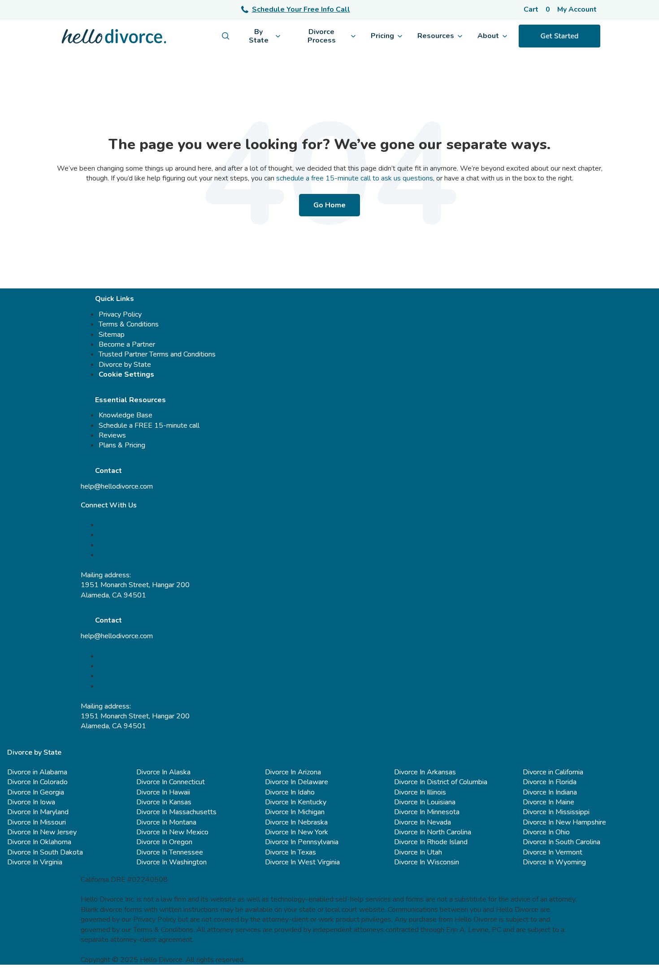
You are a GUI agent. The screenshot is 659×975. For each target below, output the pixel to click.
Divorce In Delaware (296, 782)
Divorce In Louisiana (424, 802)
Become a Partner (127, 344)
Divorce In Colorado (37, 782)
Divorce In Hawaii (163, 792)
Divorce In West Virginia (302, 862)
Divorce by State (125, 364)
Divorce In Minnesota (427, 812)
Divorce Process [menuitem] (322, 36)
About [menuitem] (488, 36)
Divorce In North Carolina (432, 832)
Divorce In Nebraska (296, 822)
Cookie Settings (126, 374)
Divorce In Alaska (163, 772)
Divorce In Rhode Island (431, 842)
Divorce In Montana (166, 822)
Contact (108, 471)
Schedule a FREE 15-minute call (149, 425)
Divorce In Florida (550, 782)
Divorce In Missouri (36, 822)
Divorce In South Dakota (45, 852)
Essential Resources (130, 400)
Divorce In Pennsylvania (301, 842)
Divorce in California (553, 772)
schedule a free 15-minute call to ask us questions (354, 178)
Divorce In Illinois (420, 792)
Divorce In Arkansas (425, 772)
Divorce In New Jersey (42, 832)
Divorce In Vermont (552, 852)
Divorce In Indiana (550, 792)
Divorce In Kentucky (295, 802)
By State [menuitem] (259, 36)
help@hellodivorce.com (117, 486)
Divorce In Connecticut (170, 782)
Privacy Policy (120, 314)
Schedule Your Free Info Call (301, 9)
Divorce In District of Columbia (440, 782)
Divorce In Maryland (38, 812)
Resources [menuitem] (435, 36)
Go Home (329, 205)
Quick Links (114, 299)
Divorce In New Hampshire (564, 822)
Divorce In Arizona (293, 772)
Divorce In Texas (290, 852)
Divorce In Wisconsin (426, 862)
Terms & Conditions (129, 324)
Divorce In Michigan (295, 812)
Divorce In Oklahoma (39, 842)
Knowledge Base (125, 415)
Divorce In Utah (418, 852)
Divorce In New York (296, 832)
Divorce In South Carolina (561, 842)
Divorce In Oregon (164, 842)
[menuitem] (225, 36)
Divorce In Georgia (35, 792)
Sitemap (112, 334)
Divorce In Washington (171, 862)
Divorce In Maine (548, 802)
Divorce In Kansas (163, 802)
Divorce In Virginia (34, 862)
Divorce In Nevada (422, 822)
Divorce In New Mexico (172, 832)
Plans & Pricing (122, 445)
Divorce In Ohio (546, 832)
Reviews (112, 435)
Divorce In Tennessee (169, 852)
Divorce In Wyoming (554, 862)
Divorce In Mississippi (556, 812)
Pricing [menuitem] (382, 36)
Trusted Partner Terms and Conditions (157, 354)
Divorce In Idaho (290, 792)
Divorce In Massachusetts (176, 812)
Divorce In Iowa (31, 802)
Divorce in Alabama (37, 772)
